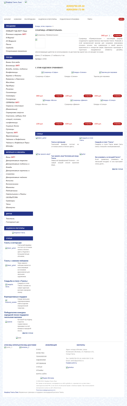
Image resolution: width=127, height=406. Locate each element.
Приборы (10, 86)
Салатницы (11, 92)
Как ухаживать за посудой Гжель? (107, 157)
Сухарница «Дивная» (72, 104)
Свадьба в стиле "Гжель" (104, 142)
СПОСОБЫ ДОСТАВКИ (27, 345)
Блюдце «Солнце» (100, 104)
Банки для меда (13, 62)
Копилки (9, 181)
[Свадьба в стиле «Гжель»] (87, 144)
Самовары (10, 96)
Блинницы (13, 66)
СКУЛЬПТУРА (12, 197)
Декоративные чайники (16, 177)
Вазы (10, 157)
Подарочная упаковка (69, 19)
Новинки (17, 19)
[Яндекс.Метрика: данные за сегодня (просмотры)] (47, 378)
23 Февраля (11, 41)
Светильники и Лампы (16, 194)
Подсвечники (11, 191)
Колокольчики (12, 184)
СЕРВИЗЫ (12, 102)
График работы (71, 363)
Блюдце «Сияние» (71, 76)
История (104, 14)
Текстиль (10, 219)
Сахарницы (11, 99)
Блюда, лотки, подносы (17, 69)
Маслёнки (10, 82)
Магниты (10, 187)
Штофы (9, 146)
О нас (70, 14)
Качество (78, 14)
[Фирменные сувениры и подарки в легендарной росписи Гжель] (26, 1)
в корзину (117, 35)
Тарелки (12, 133)
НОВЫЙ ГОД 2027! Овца (16, 31)
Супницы (10, 129)
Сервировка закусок (15, 112)
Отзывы (39, 370)
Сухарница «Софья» (42, 76)
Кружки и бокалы (13, 76)
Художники (41, 360)
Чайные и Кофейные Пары (17, 143)
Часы (8, 204)
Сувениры (10, 201)
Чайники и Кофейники (15, 139)
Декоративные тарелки (17, 160)
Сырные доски (12, 126)
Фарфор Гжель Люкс (11, 392)
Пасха (8, 44)
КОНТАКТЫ (81, 345)
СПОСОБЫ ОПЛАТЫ (11, 345)
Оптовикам (41, 363)
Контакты (120, 14)
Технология (41, 356)
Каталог (7, 19)
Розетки (10, 89)
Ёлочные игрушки (16, 34)
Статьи (112, 14)
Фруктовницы (12, 136)
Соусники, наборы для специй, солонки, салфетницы (16, 119)
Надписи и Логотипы (47, 19)
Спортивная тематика (16, 51)
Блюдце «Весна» (41, 104)
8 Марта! (10, 38)
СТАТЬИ (40, 134)
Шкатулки (10, 207)
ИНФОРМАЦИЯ (51, 345)
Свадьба (9, 48)
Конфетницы (12, 72)
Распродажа (29, 19)
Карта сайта (41, 374)
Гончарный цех (12, 222)
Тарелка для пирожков (102, 76)
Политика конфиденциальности (45, 390)
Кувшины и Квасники (15, 79)
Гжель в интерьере (58, 142)
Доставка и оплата (91, 14)
